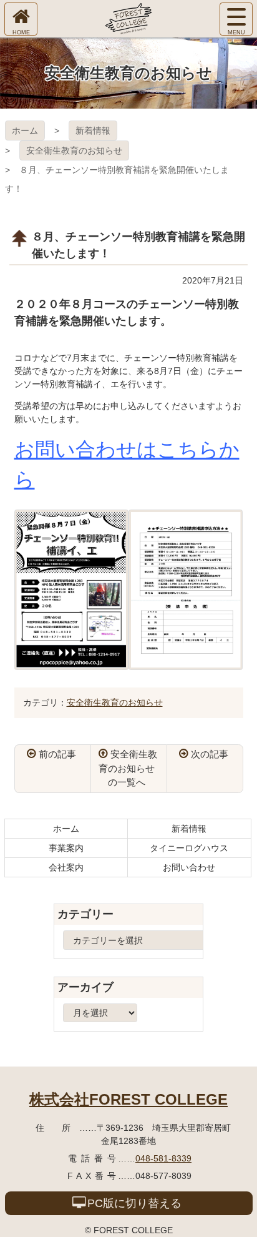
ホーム (25, 131)
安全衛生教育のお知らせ (74, 150)
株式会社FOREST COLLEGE (128, 1099)
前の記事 (57, 754)
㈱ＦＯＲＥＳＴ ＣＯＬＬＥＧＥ (128, 18)
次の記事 (209, 754)
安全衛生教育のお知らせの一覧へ (128, 768)
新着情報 (92, 131)
